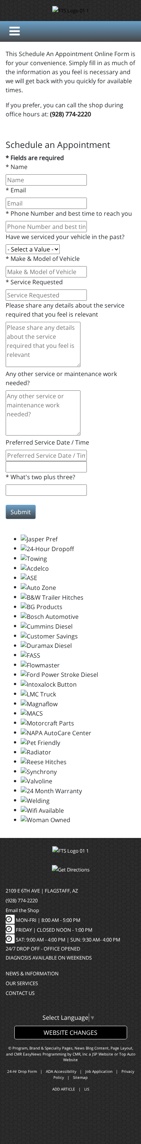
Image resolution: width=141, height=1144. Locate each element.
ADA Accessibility (61, 1071)
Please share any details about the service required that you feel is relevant (65, 309)
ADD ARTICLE (63, 1089)
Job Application (98, 1071)
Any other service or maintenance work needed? (61, 378)
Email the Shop (22, 910)
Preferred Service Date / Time (47, 442)
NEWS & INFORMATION (32, 973)
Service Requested (34, 282)
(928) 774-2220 (70, 114)
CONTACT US (20, 993)
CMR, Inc (80, 1054)
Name (16, 167)
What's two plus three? (40, 477)
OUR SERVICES (22, 983)
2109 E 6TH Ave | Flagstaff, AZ (42, 890)
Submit (21, 512)
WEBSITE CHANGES (70, 1032)
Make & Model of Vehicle (43, 258)
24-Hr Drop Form (22, 1071)
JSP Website (102, 1054)
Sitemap (80, 1077)
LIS (86, 1089)
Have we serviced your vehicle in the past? (65, 237)
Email (16, 190)
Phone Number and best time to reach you (69, 213)
